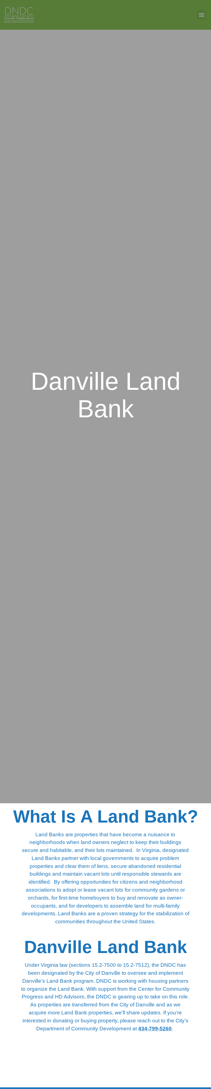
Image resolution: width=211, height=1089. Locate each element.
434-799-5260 (155, 1028)
